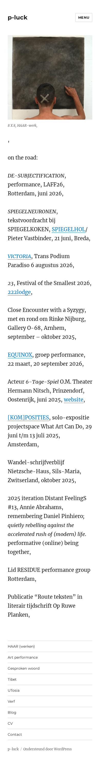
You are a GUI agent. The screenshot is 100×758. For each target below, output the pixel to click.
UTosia (13, 690)
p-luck (17, 17)
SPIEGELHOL (68, 229)
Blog (12, 712)
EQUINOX (20, 355)
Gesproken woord (23, 668)
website (73, 399)
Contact (15, 734)
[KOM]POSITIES (28, 417)
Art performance (23, 657)
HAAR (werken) (21, 646)
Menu (83, 17)
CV (10, 723)
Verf (11, 701)
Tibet (12, 679)
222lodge (19, 292)
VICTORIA (19, 256)
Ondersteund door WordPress (47, 749)
